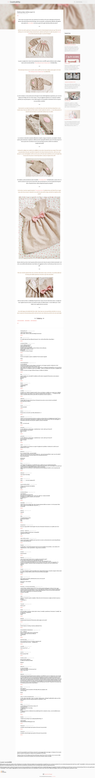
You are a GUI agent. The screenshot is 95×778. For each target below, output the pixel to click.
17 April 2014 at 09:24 (27, 618)
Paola (21, 609)
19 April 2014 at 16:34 (30, 657)
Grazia (21, 569)
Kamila (21, 716)
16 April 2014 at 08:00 (27, 551)
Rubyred (22, 666)
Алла (21, 405)
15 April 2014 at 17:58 (28, 502)
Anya (21, 576)
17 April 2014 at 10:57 (25, 624)
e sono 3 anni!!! (67, 63)
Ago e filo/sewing (21, 320)
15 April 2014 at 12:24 (28, 398)
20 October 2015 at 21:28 (29, 725)
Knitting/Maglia (33, 320)
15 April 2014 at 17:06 (31, 492)
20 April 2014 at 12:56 (28, 666)
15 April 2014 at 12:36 (28, 416)
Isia (21, 337)
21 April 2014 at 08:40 (27, 674)
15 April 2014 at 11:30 (25, 374)
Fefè (21, 596)
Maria (21, 383)
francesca (22, 725)
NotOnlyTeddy (23, 639)
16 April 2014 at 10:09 (27, 557)
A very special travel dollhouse (70, 44)
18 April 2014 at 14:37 (28, 646)
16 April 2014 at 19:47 (26, 609)
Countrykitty (15, 2)
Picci (21, 463)
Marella (22, 618)
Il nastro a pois (23, 657)
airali (21, 444)
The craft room (67, 100)
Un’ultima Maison (24, 492)
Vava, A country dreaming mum (27, 696)
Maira (21, 355)
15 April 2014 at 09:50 (25, 337)
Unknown (22, 398)
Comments (4, 772)
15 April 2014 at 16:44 (33, 484)
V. (20, 624)
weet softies (30, 23)
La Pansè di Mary (24, 343)
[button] (17, 15)
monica (21, 652)
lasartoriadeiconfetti (24, 484)
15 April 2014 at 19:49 (26, 516)
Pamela (22, 545)
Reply (21, 335)
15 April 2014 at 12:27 (26, 405)
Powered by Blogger (48, 774)
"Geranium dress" (43, 179)
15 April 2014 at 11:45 (26, 383)
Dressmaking (27, 320)
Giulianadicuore (23, 330)
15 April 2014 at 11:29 (32, 362)
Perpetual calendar (68, 119)
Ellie (21, 516)
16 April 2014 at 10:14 (27, 569)
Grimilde (22, 646)
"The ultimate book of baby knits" (43, 62)
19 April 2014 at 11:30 (27, 652)
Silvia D (22, 510)
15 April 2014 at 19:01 (27, 510)
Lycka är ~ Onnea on (24, 530)
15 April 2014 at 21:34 (32, 538)
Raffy (21, 704)
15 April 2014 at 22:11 (27, 545)
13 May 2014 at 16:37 (26, 704)
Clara (21, 478)
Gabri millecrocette (24, 538)
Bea (21, 374)
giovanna (22, 427)
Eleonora (22, 451)
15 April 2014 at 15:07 (26, 463)
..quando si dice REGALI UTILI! (70, 82)
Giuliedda (22, 502)
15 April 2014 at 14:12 (28, 451)
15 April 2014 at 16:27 (26, 478)
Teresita (22, 604)
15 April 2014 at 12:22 (27, 390)
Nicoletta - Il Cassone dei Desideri (27, 586)
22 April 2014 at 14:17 (37, 696)
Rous (21, 686)
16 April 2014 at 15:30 (38, 586)
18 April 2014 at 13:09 (30, 639)
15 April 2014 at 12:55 (28, 427)
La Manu (22, 390)
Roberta (22, 557)
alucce (21, 411)
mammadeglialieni (24, 362)
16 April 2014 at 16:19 (26, 596)
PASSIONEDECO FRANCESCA (26, 629)
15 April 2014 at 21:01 (32, 530)
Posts (3, 771)
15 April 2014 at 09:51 (31, 343)
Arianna (22, 551)
